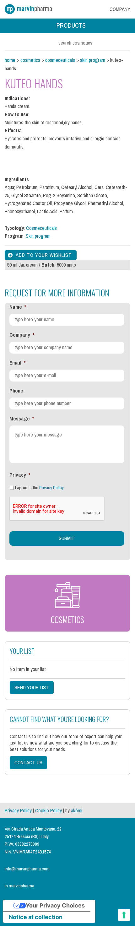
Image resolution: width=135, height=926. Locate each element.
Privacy (19, 475)
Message (21, 418)
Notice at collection (35, 917)
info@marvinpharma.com (27, 868)
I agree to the (39, 488)
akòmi (76, 810)
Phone (16, 390)
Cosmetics (30, 60)
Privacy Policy (51, 488)
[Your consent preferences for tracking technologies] (124, 915)
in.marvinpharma (19, 885)
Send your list (31, 687)
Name (17, 307)
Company (21, 334)
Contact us (28, 762)
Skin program (92, 60)
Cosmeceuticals (60, 60)
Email (17, 362)
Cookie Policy (48, 810)
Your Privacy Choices (55, 905)
